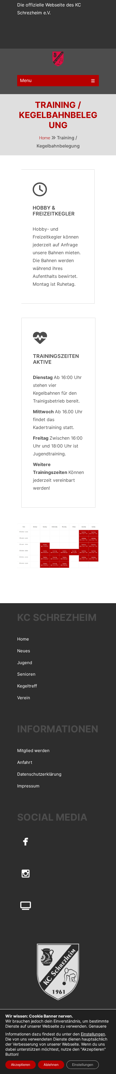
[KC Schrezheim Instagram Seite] (26, 873)
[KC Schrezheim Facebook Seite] (26, 841)
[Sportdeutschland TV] (26, 906)
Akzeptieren (20, 1064)
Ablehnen (51, 1064)
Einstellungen (93, 1034)
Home (44, 138)
